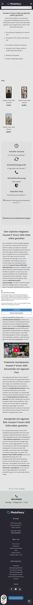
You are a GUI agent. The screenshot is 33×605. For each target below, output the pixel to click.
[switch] (3, 602)
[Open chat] (29, 601)
